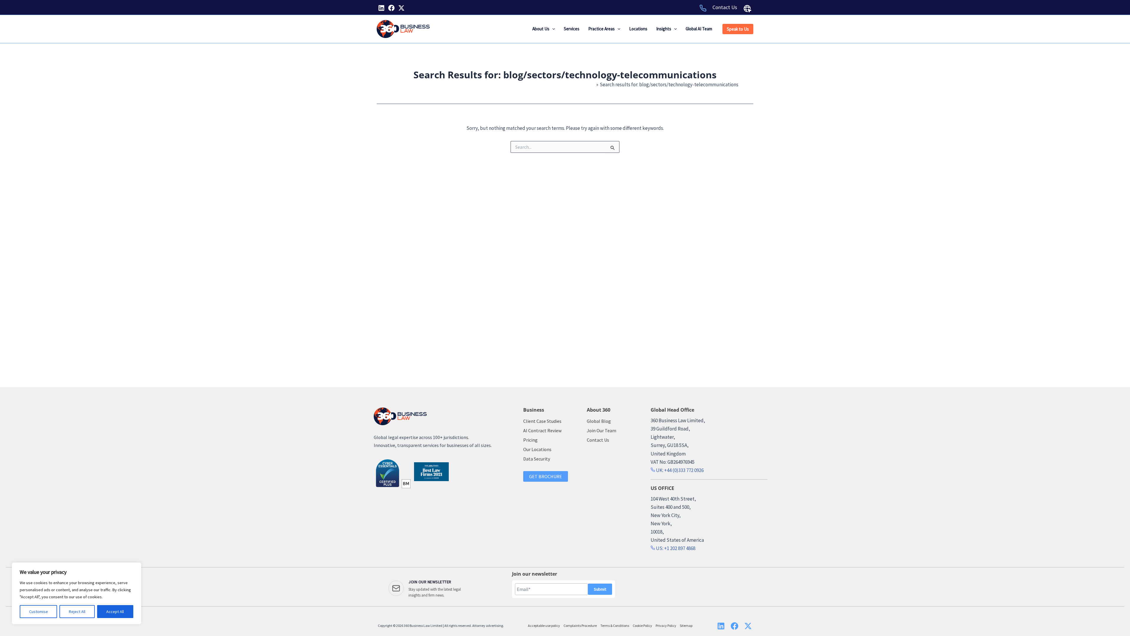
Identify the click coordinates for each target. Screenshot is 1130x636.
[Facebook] (391, 8)
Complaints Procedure (580, 625)
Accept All (115, 611)
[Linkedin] (381, 8)
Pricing (530, 440)
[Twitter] (401, 8)
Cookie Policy (642, 625)
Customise (38, 611)
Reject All (77, 611)
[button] (552, 29)
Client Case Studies (542, 421)
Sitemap (686, 625)
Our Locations (537, 449)
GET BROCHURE (545, 476)
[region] (76, 593)
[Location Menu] (747, 8)
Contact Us (724, 7)
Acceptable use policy (544, 625)
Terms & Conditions (614, 625)
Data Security (536, 459)
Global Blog (599, 421)
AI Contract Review (542, 430)
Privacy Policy (666, 625)
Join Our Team (601, 430)
